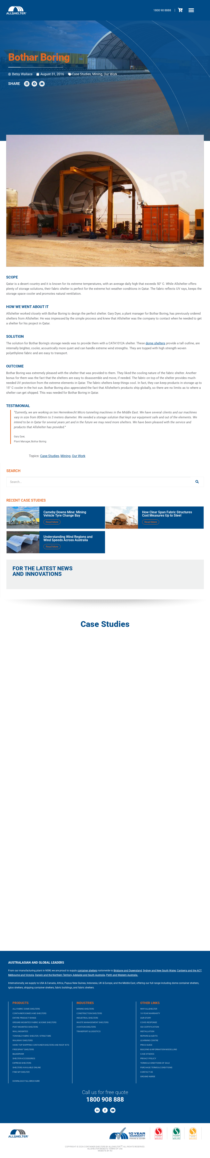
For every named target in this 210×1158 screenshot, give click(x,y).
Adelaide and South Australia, (89, 975)
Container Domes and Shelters (29, 1013)
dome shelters (155, 343)
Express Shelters (22, 1063)
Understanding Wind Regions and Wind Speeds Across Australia (67, 538)
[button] (191, 10)
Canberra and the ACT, (189, 970)
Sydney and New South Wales (159, 970)
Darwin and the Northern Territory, (53, 975)
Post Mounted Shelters (25, 1027)
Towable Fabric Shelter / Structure (32, 1036)
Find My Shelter (21, 1072)
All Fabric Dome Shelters (26, 1009)
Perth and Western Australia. (122, 975)
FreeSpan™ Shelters (23, 1049)
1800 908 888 (105, 1099)
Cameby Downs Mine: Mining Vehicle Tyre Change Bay (64, 513)
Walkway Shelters (23, 1040)
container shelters (87, 970)
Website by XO (105, 1151)
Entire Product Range (24, 1018)
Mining (97, 74)
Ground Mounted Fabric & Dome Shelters (34, 1022)
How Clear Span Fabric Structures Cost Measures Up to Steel (167, 513)
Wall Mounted (20, 1031)
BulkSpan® (18, 1054)
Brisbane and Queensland (128, 970)
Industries (85, 1003)
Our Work (110, 74)
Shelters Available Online (27, 1067)
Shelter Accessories (24, 1058)
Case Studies (81, 74)
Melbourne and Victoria (21, 975)
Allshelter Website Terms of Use (105, 1149)
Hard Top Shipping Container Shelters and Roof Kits (41, 1045)
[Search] (197, 482)
